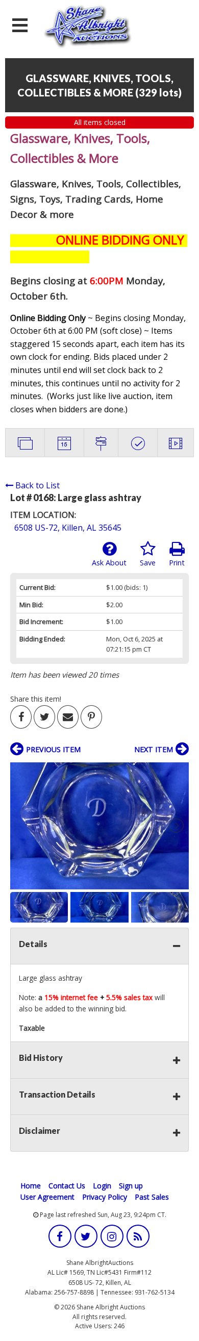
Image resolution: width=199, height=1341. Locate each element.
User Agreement (47, 1197)
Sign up (131, 1185)
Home (30, 1185)
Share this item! (35, 699)
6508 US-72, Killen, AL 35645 (67, 527)
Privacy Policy (104, 1197)
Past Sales (152, 1197)
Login (102, 1185)
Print (177, 562)
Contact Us (66, 1185)
